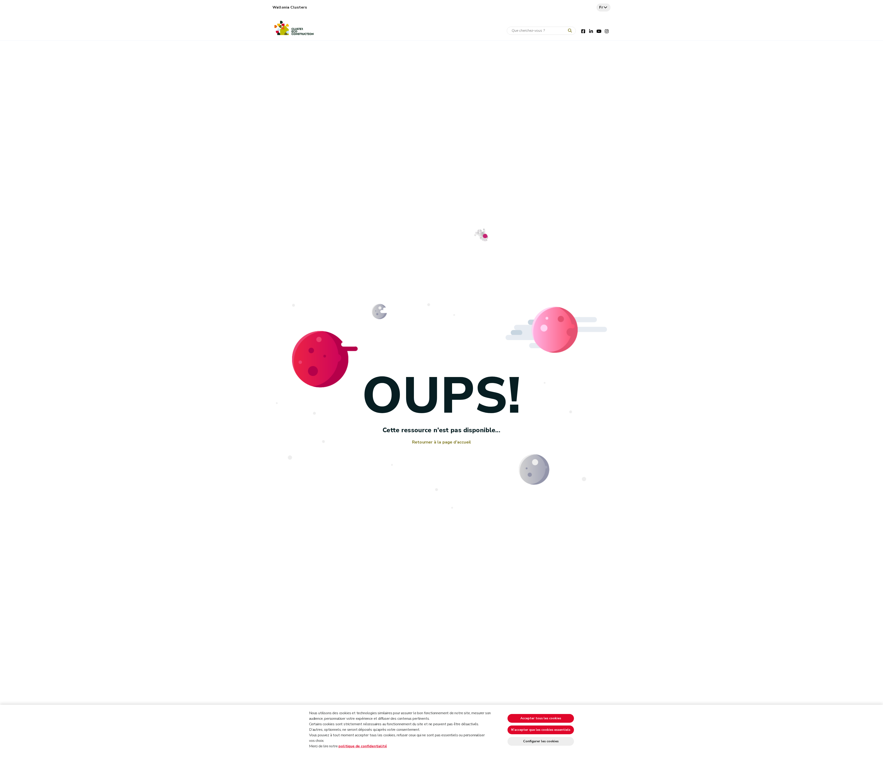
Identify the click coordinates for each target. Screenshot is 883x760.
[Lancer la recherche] (571, 30)
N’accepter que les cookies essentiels (540, 730)
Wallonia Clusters (289, 7)
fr (601, 7)
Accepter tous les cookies (540, 718)
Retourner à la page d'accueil (441, 442)
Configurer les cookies (541, 741)
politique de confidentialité (362, 746)
